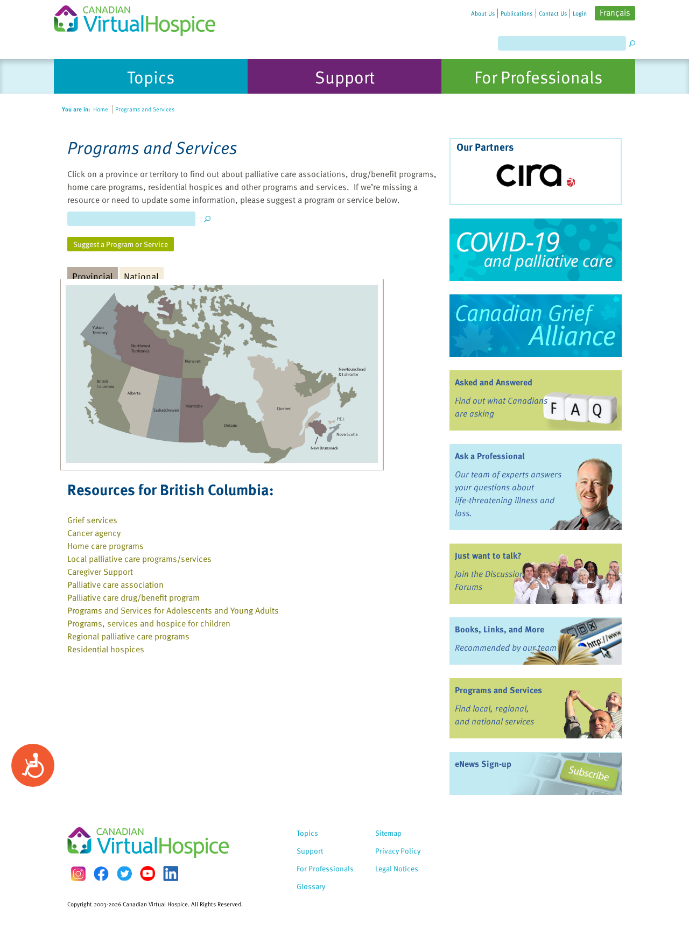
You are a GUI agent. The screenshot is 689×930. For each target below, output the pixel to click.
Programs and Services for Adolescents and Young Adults (173, 610)
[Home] (141, 18)
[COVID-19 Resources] (535, 250)
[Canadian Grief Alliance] (535, 325)
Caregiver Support (100, 571)
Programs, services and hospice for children (148, 623)
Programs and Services (498, 690)
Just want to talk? (488, 555)
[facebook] (101, 873)
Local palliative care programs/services (139, 558)
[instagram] (78, 873)
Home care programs (105, 545)
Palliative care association (115, 584)
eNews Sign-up (483, 763)
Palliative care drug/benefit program (133, 597)
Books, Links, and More (499, 629)
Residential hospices (105, 649)
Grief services (92, 519)
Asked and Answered (493, 382)
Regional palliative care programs (128, 636)
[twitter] (124, 873)
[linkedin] (170, 873)
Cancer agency (94, 532)
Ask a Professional (490, 455)
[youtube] (147, 873)
